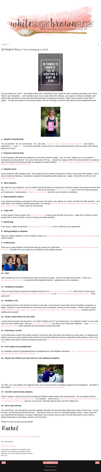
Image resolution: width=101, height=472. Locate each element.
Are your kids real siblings (61, 291)
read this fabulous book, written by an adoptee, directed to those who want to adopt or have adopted (40, 310)
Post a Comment (8, 446)
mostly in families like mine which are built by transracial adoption (26, 294)
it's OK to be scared (62, 190)
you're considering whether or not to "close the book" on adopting (72, 236)
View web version (50, 466)
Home (50, 462)
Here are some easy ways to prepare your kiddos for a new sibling (38, 387)
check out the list (7, 178)
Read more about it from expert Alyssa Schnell (65, 144)
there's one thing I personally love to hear (73, 294)
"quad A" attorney (38, 215)
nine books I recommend (42, 324)
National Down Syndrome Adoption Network (18, 399)
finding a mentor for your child (39, 227)
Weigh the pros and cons (37, 192)
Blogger (54, 470)
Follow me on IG (13, 206)
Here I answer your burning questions (20, 190)
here (12, 146)
